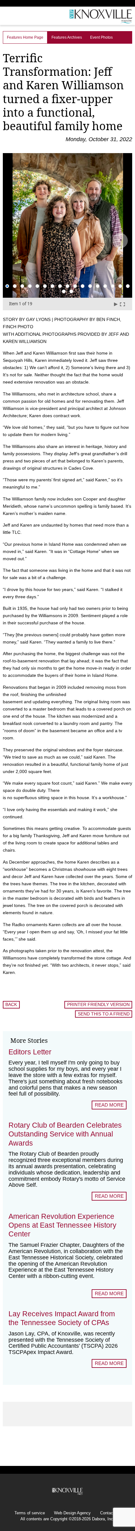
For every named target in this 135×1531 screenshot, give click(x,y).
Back (11, 1004)
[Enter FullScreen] (122, 304)
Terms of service (29, 1513)
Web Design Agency (72, 1513)
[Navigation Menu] (4, 17)
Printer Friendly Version (98, 1004)
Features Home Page (25, 37)
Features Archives (66, 37)
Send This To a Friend (104, 1014)
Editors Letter (29, 1052)
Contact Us (110, 1513)
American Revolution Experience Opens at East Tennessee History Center (62, 1225)
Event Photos (101, 37)
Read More (109, 1105)
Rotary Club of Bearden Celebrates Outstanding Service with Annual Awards (65, 1134)
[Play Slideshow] (115, 304)
